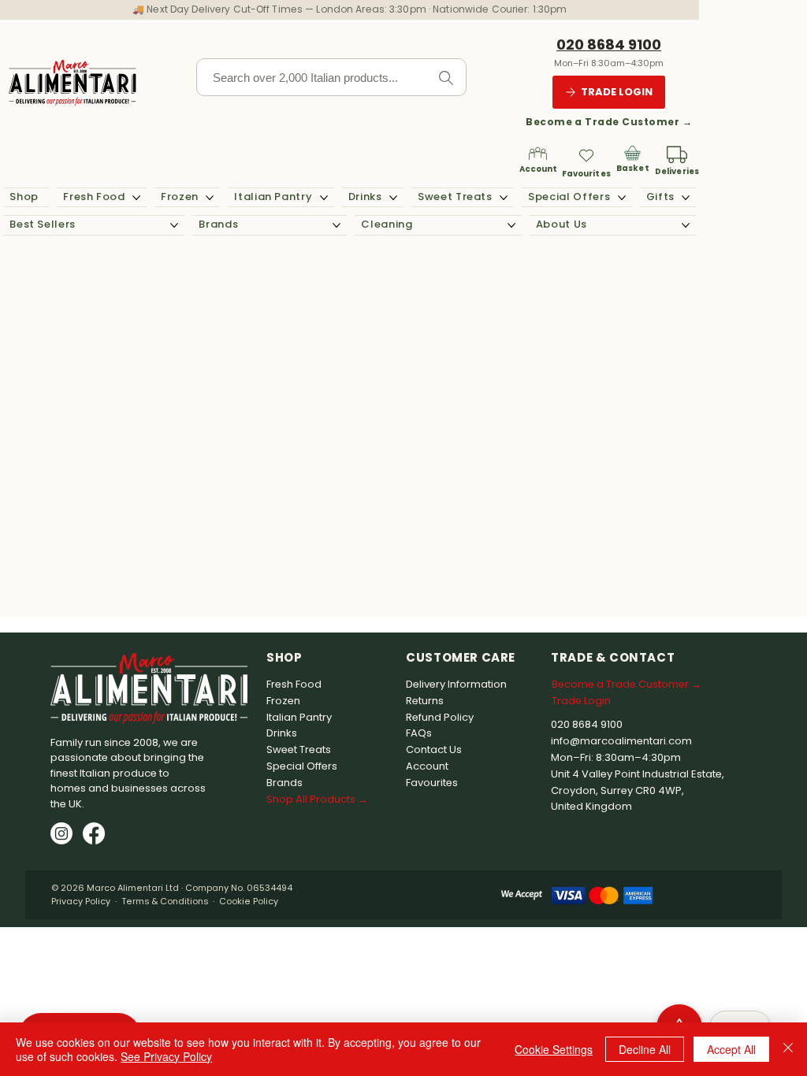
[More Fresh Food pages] (136, 198)
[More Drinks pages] (393, 198)
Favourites (586, 174)
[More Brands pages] (336, 225)
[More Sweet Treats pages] (504, 198)
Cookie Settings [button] (554, 1049)
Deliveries (677, 171)
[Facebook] (94, 833)
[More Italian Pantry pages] (324, 198)
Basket (632, 168)
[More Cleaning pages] (511, 225)
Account (538, 169)
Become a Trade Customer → (609, 121)
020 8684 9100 (608, 44)
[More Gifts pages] (686, 198)
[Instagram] (61, 833)
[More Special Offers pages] (622, 198)
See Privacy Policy (166, 1056)
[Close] (788, 1049)
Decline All (645, 1049)
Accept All (731, 1049)
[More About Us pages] (686, 225)
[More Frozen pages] (210, 198)
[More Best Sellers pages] (174, 225)
